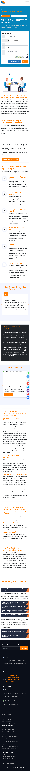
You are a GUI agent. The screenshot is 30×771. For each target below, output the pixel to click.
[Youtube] (28, 393)
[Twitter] (28, 376)
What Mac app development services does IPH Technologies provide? (13, 607)
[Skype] (28, 386)
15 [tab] (24, 400)
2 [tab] (14, 319)
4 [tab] (17, 319)
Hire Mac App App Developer (10, 159)
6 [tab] (11, 400)
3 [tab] (15, 319)
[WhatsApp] (28, 373)
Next (29, 305)
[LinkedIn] (28, 380)
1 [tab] (13, 319)
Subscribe (24, 648)
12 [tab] (20, 400)
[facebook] (28, 397)
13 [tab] (21, 400)
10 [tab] (17, 400)
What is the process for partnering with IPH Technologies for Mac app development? (13, 630)
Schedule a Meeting (14, 61)
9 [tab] (15, 400)
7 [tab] (13, 400)
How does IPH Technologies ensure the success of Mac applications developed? (13, 615)
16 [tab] (25, 400)
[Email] (28, 383)
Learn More (9, 394)
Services (8, 10)
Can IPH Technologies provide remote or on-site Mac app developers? (15, 611)
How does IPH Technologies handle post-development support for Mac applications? (13, 635)
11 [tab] (18, 400)
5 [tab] (10, 400)
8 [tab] (14, 400)
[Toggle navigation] (27, 2)
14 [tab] (22, 400)
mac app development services (12, 11)
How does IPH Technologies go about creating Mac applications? (14, 603)
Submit (25, 61)
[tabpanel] (15, 305)
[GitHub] (28, 390)
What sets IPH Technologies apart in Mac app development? (14, 589)
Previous (1, 305)
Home (2, 10)
